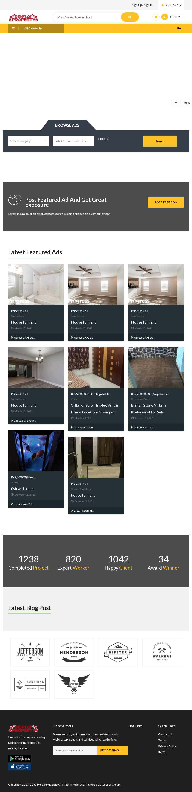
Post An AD (173, 5)
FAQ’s (162, 752)
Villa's (74, 399)
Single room (86, 489)
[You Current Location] (176, 102)
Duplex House (18, 316)
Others (14, 482)
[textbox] (28, 141)
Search (160, 141)
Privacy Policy (167, 746)
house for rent (83, 495)
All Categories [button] (33, 28)
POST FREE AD (164, 202)
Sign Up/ (137, 5)
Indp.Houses (77, 316)
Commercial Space (140, 399)
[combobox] (28, 141)
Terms (162, 740)
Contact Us (165, 734)
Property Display (48, 784)
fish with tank (22, 488)
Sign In (148, 5)
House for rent (23, 322)
